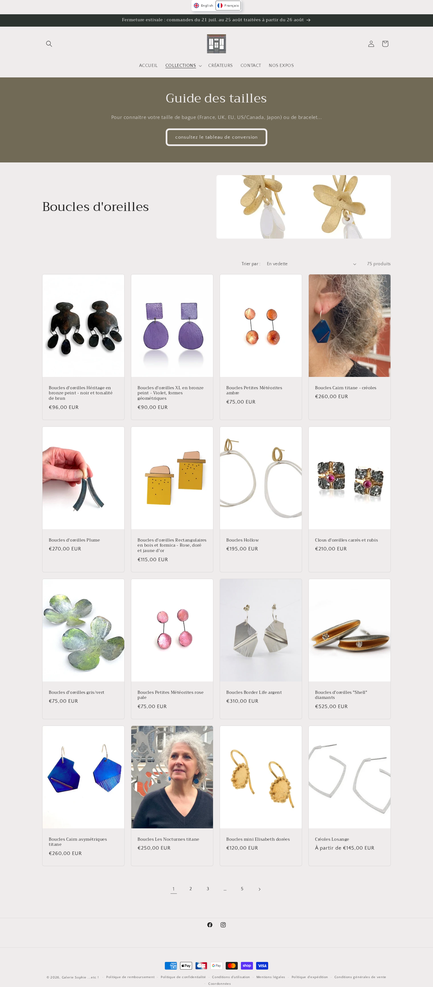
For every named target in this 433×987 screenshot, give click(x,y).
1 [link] (174, 889)
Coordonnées (219, 984)
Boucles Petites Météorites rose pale (171, 695)
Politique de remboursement (130, 977)
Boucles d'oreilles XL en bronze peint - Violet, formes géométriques (171, 393)
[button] (49, 44)
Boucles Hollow (242, 540)
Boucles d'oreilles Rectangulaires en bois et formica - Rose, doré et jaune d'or (172, 545)
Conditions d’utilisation (231, 977)
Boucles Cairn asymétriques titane (78, 842)
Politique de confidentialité (183, 977)
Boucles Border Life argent (254, 692)
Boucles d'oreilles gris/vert (77, 692)
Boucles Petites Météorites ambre (254, 390)
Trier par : (251, 263)
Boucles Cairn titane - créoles (346, 388)
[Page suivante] (259, 889)
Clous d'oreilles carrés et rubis (346, 540)
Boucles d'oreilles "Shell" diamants (341, 695)
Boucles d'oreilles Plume (74, 540)
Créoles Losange (332, 839)
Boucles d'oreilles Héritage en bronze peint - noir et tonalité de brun (81, 393)
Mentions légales (270, 977)
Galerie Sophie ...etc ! (80, 977)
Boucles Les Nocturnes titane (168, 839)
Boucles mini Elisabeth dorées (258, 839)
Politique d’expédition (310, 977)
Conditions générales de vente (360, 977)
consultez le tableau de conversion (216, 137)
